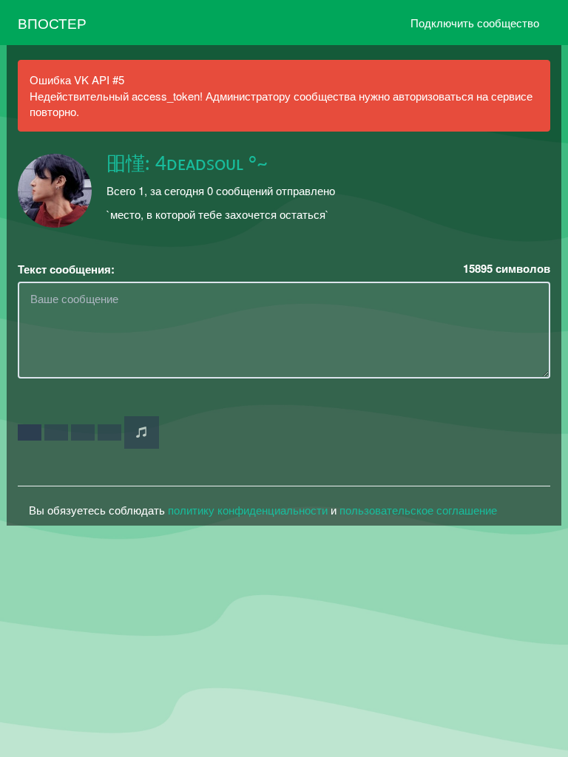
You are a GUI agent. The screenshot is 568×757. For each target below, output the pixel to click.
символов (506, 268)
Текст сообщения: (66, 269)
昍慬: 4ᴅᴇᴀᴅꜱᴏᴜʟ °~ (187, 164)
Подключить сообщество (474, 22)
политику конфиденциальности (248, 509)
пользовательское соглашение (418, 509)
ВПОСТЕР (52, 23)
